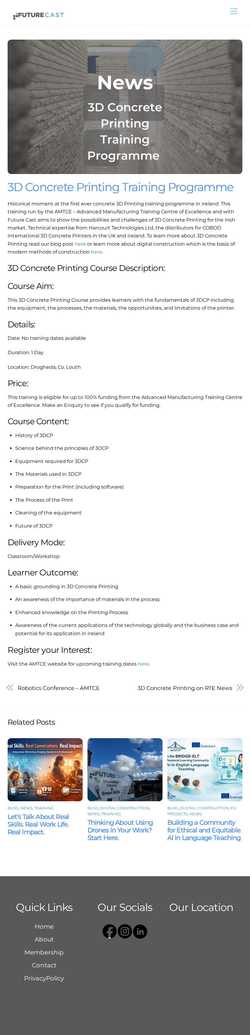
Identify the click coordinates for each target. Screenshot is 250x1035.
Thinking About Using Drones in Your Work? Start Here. (120, 830)
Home (44, 926)
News (26, 808)
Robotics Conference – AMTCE (59, 688)
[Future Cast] (38, 14)
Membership (44, 952)
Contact (44, 965)
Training (44, 808)
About (44, 939)
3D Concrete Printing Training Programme (122, 187)
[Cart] (222, 11)
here (80, 244)
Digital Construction (124, 808)
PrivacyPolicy (44, 978)
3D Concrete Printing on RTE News (185, 688)
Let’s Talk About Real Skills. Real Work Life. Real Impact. (38, 824)
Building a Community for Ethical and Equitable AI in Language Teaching (204, 830)
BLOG (13, 808)
